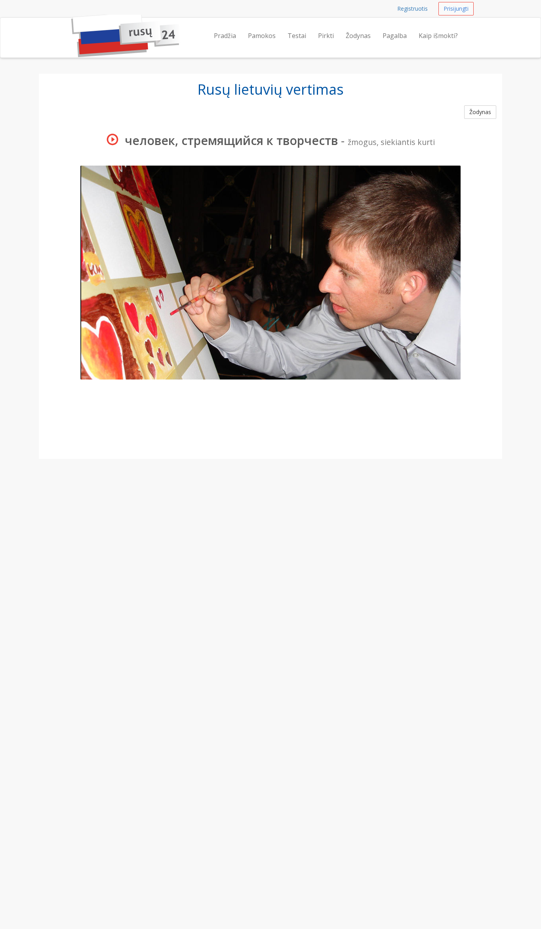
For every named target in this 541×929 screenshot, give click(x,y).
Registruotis (412, 8)
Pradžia (225, 35)
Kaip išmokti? (438, 35)
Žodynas (358, 35)
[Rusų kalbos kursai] (71, 28)
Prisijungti (456, 8)
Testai (297, 35)
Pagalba (395, 35)
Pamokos (262, 35)
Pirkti (326, 35)
